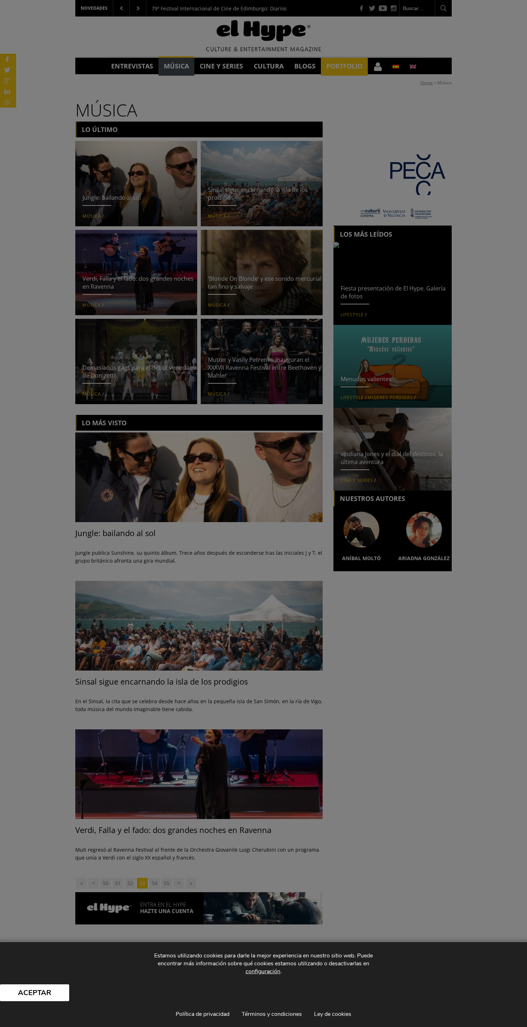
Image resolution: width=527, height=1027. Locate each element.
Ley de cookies (332, 1014)
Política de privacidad (202, 1014)
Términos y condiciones (272, 1014)
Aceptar (34, 993)
